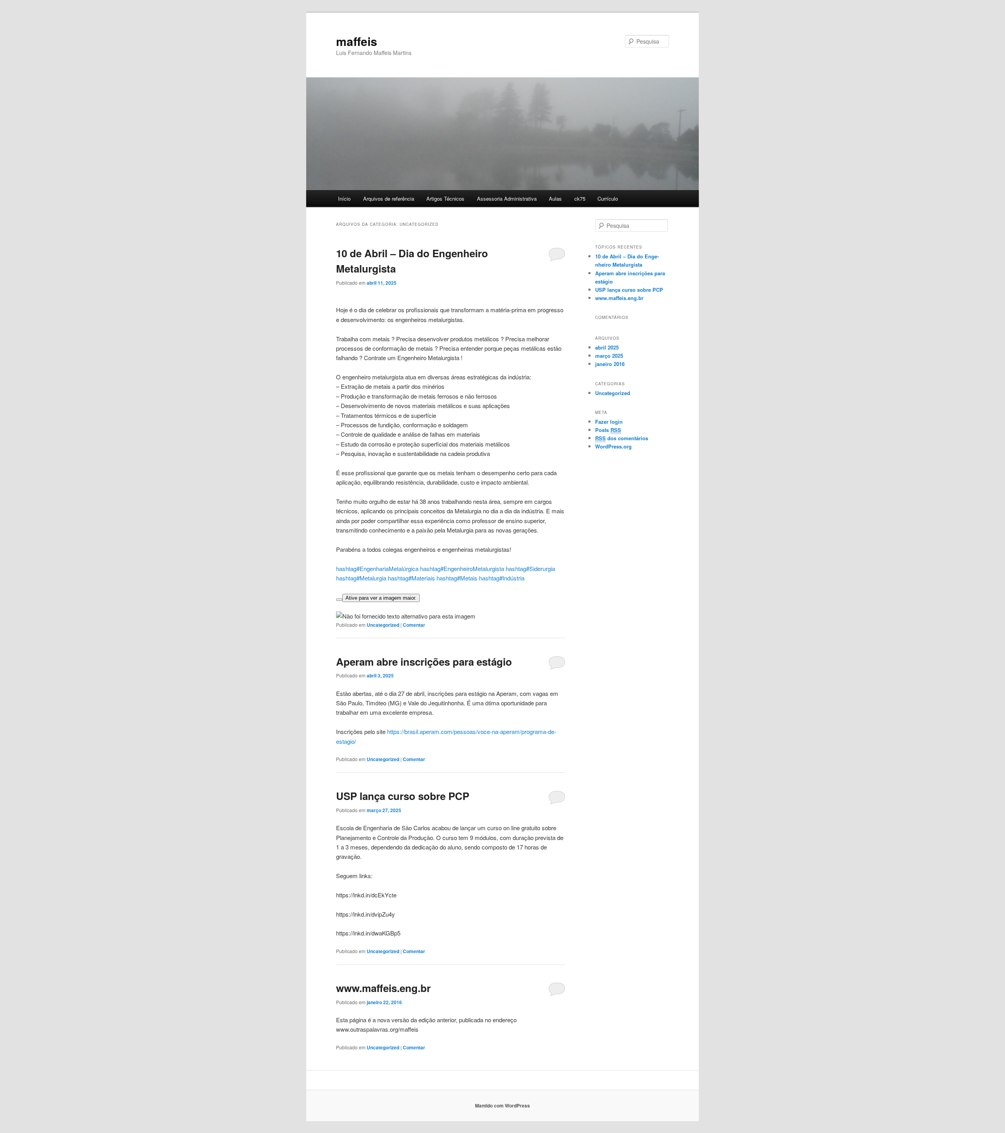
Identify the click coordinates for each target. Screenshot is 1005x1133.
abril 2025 (607, 347)
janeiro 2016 (610, 364)
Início (344, 198)
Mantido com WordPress (502, 1105)
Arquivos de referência (388, 198)
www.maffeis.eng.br (383, 988)
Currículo (608, 198)
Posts (608, 430)
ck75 (579, 198)
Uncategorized (383, 624)
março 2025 (609, 355)
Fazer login (609, 421)
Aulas (555, 198)
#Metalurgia (361, 578)
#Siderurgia (530, 568)
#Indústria (501, 578)
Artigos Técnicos (445, 198)
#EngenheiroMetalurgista (462, 568)
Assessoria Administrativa (507, 198)
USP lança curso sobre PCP (402, 796)
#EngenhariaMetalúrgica (377, 568)
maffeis (356, 41)
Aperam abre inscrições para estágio (424, 661)
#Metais (457, 578)
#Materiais (411, 578)
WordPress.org (613, 446)
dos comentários (621, 438)
